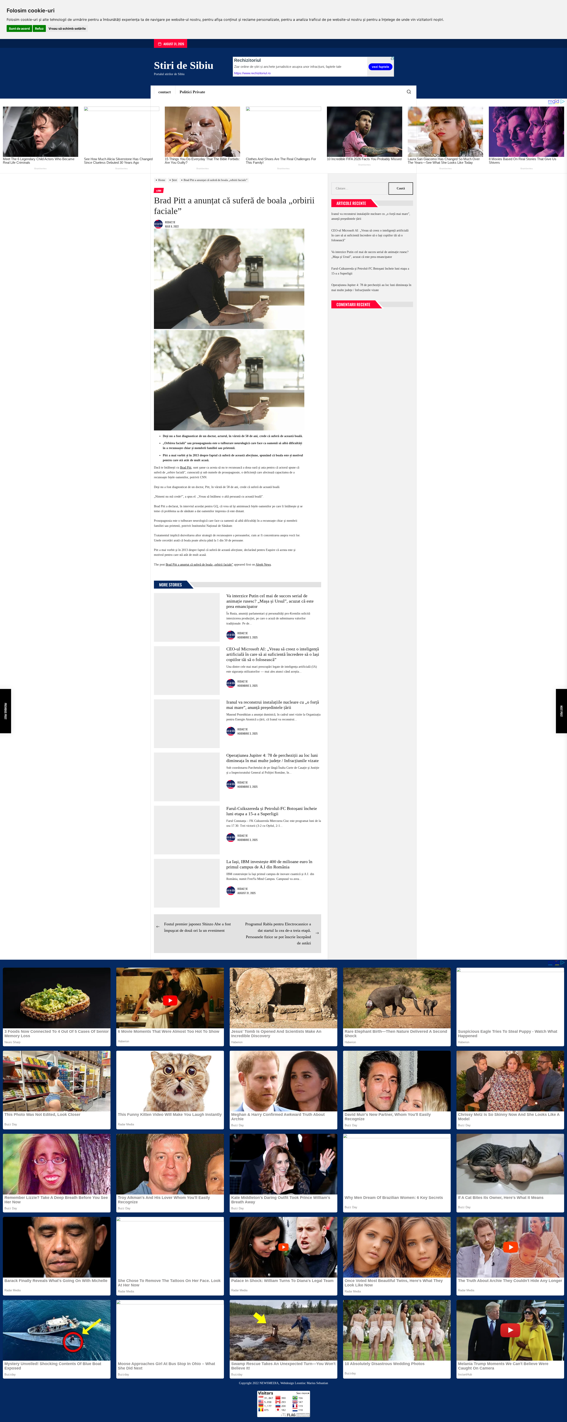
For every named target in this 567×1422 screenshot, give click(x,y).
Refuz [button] (39, 28)
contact (164, 92)
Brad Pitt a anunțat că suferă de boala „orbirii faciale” (199, 564)
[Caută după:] (359, 188)
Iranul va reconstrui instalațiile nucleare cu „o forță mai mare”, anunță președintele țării (370, 216)
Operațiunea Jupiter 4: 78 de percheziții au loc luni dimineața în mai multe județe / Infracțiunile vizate (371, 287)
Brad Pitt (185, 467)
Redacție (170, 222)
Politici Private (192, 92)
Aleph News (263, 564)
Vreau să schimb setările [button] (67, 28)
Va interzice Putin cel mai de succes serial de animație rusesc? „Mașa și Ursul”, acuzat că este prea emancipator (270, 601)
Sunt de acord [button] (19, 28)
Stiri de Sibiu (184, 65)
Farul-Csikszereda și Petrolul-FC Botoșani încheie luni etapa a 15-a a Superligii (370, 271)
